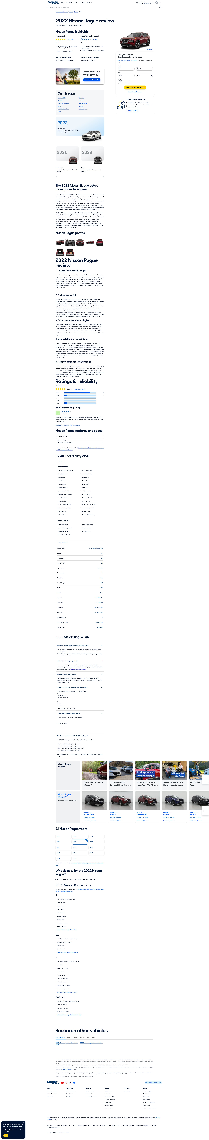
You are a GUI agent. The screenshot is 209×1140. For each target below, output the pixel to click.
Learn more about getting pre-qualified (127, 60)
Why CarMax (146, 1096)
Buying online (146, 1099)
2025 (74, 836)
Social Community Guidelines (128, 1125)
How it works (69, 1094)
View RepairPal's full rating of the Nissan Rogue (68, 425)
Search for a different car (135, 92)
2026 (58, 836)
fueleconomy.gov (66, 1069)
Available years (83, 109)
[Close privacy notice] (23, 1122)
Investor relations (109, 1108)
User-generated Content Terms (53, 1127)
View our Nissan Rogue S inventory (67, 929)
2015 (91, 853)
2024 (91, 836)
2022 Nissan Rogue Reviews (78, 669)
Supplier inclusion (109, 1105)
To (137, 67)
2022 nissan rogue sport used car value (67, 1044)
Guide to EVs (146, 1105)
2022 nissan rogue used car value (91, 1043)
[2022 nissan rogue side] (90, 242)
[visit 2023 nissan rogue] (102, 178)
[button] (205, 779)
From (120, 67)
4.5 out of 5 (70, 39)
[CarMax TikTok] (70, 1083)
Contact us (107, 1094)
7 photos (149, 49)
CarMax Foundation (110, 1099)
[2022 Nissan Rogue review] (135, 40)
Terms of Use (6, 1131)
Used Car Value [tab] (60, 1037)
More (145, 1088)
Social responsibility (110, 1096)
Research (82, 2)
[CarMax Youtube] (62, 1083)
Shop (62, 2)
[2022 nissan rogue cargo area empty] (60, 252)
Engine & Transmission (61, 440)
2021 (91, 841)
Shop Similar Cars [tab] (72, 1037)
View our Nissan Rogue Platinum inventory (69, 1015)
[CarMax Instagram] (66, 1083)
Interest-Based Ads (87, 1125)
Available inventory (63, 109)
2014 (58, 858)
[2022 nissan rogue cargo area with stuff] (70, 252)
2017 (58, 853)
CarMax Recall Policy (115, 1125)
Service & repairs (147, 1091)
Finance (76, 2)
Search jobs (127, 1091)
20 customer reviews (80, 389)
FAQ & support (147, 1094)
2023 (58, 841)
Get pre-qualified (90, 1091)
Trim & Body (59, 433)
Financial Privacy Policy (77, 1125)
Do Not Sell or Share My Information (62, 1125)
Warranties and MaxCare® (150, 1108)
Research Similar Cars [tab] (87, 1037)
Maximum (121, 80)
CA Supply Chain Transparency (142, 1125)
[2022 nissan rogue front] (80, 242)
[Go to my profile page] (158, 2)
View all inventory (51, 1094)
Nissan (71, 12)
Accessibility (153, 1125)
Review (81, 100)
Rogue (76, 12)
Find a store (50, 1096)
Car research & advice (62, 12)
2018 (91, 847)
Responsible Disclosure (105, 1125)
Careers (126, 1088)
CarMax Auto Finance (91, 1096)
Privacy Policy (9, 1129)
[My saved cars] (153, 2)
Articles (81, 106)
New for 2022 (61, 98)
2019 (74, 847)
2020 (58, 847)
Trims (59, 111)
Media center (108, 1102)
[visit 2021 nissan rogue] (57, 178)
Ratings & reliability (63, 103)
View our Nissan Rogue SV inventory (67, 952)
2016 (74, 853)
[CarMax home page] (53, 2)
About (107, 1088)
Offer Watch (69, 1096)
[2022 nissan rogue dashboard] (70, 242)
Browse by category (52, 1091)
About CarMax (108, 1091)
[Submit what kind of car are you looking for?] (159, 7)
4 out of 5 (94, 39)
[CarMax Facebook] (74, 1083)
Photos (60, 100)
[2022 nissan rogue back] (99, 242)
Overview (81, 98)
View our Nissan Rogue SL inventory (67, 992)
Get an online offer (71, 1091)
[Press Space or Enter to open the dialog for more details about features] (69, 520)
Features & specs (83, 103)
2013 (74, 858)
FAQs (59, 106)
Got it (5, 1135)
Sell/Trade (69, 2)
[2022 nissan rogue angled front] (60, 242)
